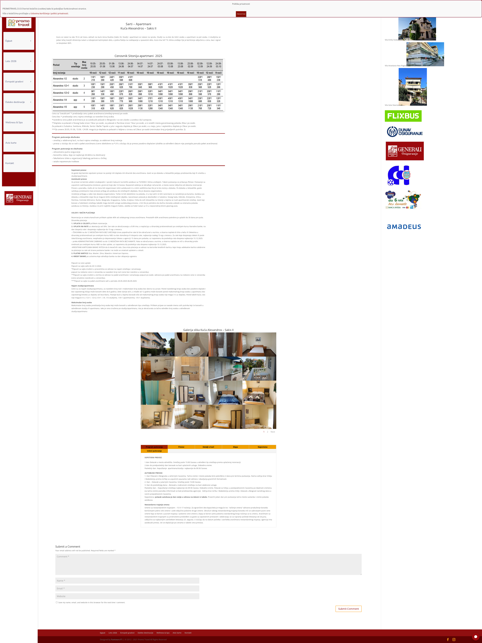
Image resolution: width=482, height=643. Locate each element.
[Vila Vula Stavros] (413, 105)
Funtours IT (116, 639)
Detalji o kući (208, 447)
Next (273, 431)
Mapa (235, 447)
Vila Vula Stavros (392, 105)
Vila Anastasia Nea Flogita (395, 65)
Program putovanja (154, 447)
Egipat (8, 40)
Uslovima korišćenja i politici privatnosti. (50, 13)
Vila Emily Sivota (391, 40)
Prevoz (181, 447)
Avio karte (10, 142)
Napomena (262, 447)
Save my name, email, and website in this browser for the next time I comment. (91, 602)
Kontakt (9, 163)
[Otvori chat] (475, 636)
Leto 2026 (10, 61)
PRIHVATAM (241, 14)
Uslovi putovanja (154, 451)
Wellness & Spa (14, 122)
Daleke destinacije (15, 102)
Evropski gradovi (14, 81)
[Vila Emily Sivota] (417, 40)
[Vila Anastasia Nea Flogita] (425, 65)
